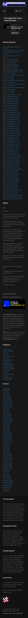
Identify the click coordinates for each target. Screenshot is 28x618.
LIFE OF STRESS (12, 63)
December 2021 (7, 462)
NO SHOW (5, 370)
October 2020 (6, 484)
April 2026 (5, 394)
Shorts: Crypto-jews (12, 68)
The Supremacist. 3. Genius (13, 121)
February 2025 (6, 415)
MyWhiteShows (6, 367)
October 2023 (6, 439)
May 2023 (5, 448)
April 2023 (5, 450)
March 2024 (6, 431)
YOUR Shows (6, 379)
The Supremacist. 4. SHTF (13, 161)
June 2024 (5, 425)
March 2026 (6, 395)
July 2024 (5, 424)
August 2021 (6, 469)
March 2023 (6, 452)
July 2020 (5, 489)
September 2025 (7, 406)
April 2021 (5, 473)
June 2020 (5, 491)
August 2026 (6, 388)
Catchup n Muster (7, 351)
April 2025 (5, 411)
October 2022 (6, 457)
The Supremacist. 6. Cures (12, 96)
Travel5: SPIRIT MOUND (17, 70)
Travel (4, 376)
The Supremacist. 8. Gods (12, 124)
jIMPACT (5, 358)
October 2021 (6, 466)
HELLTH (5, 354)
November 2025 (7, 402)
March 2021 (5, 475)
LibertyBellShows (7, 360)
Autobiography (6, 349)
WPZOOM (19, 613)
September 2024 (7, 422)
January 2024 (6, 434)
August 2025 (6, 408)
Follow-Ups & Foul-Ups (13, 59)
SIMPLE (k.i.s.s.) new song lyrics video (17, 27)
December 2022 (7, 455)
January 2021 (6, 478)
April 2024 (5, 429)
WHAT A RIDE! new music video (13, 190)
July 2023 (5, 445)
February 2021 (6, 477)
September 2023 (7, 441)
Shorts (4, 372)
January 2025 (6, 416)
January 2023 (6, 454)
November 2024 (7, 420)
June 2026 (5, 390)
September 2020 (7, 485)
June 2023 (5, 447)
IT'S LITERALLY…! (7, 356)
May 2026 (5, 392)
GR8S (4, 353)
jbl (3, 50)
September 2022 (7, 459)
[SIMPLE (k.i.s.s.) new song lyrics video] (6, 26)
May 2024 (5, 427)
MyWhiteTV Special (8, 369)
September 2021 (7, 468)
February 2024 (6, 432)
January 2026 (6, 399)
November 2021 (7, 464)
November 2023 (7, 438)
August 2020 (6, 487)
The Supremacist (7, 374)
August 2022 (6, 461)
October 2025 (6, 404)
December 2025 (7, 401)
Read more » (15, 33)
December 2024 (7, 418)
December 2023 (7, 436)
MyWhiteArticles (7, 363)
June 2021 (5, 471)
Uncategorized (6, 377)
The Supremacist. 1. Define (12, 170)
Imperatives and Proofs (13, 64)
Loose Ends (6, 362)
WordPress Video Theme (9, 613)
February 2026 (6, 397)
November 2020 (7, 482)
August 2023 (6, 443)
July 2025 (5, 409)
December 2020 (7, 480)
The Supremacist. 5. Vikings (14, 154)
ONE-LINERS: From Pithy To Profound (15, 50)
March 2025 (6, 413)
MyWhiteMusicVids (15, 25)
